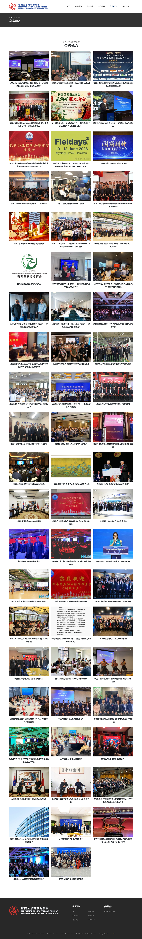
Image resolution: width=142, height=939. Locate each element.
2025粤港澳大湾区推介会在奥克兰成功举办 (71, 444)
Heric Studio (110, 934)
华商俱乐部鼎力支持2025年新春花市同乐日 (113, 484)
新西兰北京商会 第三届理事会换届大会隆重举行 (113, 601)
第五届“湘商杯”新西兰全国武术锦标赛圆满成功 (28, 601)
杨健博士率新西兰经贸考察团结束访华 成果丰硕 (113, 364)
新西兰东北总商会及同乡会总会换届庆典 (29, 243)
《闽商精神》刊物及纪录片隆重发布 (113, 163)
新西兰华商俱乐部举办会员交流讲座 (71, 203)
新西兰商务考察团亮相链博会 (29, 561)
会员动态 (113, 6)
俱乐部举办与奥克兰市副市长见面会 (113, 638)
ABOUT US (91, 920)
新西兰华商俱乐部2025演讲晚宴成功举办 (28, 484)
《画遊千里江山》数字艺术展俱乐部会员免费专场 (71, 484)
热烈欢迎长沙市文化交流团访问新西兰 (29, 678)
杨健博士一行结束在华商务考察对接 (113, 521)
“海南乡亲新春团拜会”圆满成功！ (113, 759)
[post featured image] (29, 66)
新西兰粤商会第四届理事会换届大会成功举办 (113, 404)
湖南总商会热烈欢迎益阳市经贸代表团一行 (71, 601)
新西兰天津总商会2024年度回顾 (29, 521)
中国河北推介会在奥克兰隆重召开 (71, 719)
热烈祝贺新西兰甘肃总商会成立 (71, 839)
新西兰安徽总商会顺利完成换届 (29, 283)
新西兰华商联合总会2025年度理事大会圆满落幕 (71, 364)
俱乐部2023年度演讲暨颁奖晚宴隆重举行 (28, 879)
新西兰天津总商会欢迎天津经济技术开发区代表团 (28, 444)
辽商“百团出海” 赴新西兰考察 (71, 759)
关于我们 (78, 6)
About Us (125, 6)
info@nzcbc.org (109, 911)
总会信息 (89, 6)
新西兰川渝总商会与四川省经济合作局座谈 (71, 678)
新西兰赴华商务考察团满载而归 (71, 879)
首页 (68, 6)
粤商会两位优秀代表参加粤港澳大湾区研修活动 (113, 561)
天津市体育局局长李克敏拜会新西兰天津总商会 (28, 799)
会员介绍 (101, 6)
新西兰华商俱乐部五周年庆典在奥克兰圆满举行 (28, 203)
